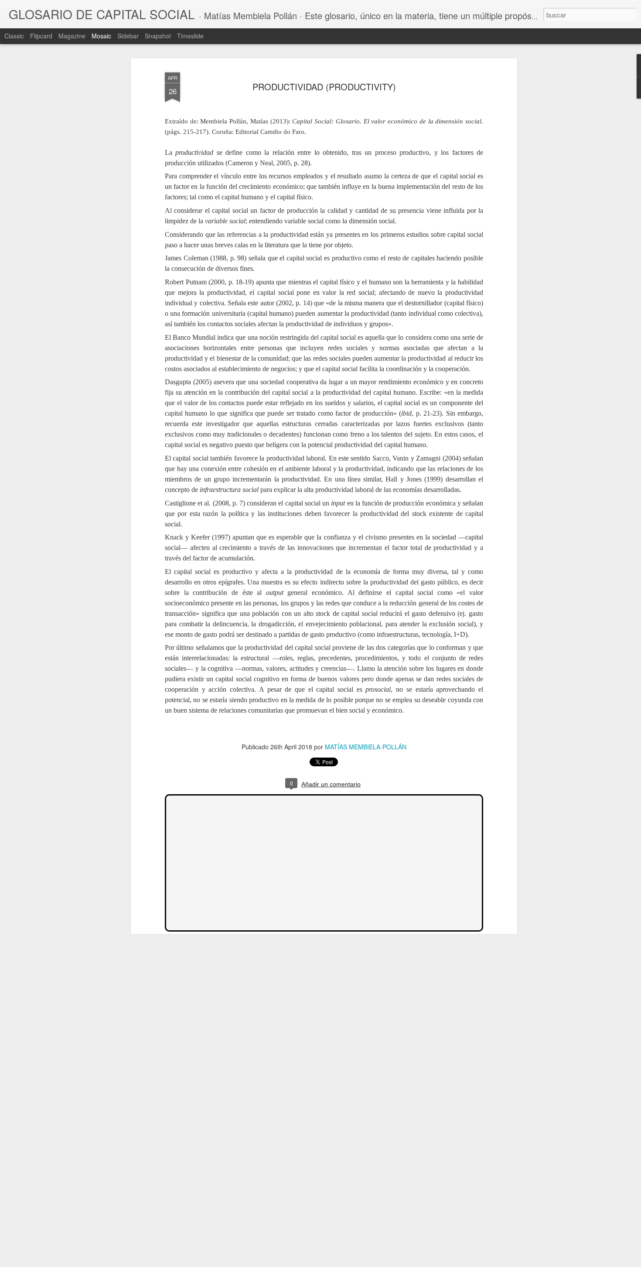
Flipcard (41, 35)
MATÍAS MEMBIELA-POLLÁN (365, 746)
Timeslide (190, 35)
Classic (14, 35)
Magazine (71, 35)
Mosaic (101, 35)
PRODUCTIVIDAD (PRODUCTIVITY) (324, 86)
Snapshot (158, 35)
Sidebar (128, 35)
